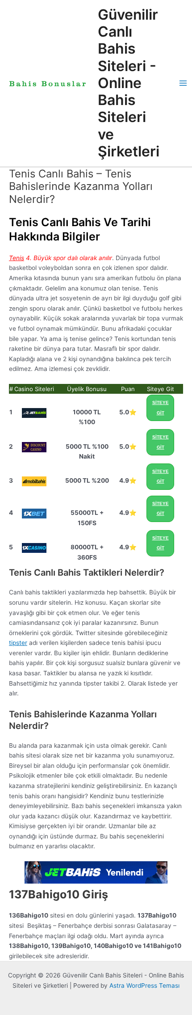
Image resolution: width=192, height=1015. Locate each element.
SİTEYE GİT (160, 407)
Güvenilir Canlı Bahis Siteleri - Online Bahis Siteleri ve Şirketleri (128, 83)
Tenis (16, 257)
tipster (18, 642)
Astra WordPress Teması (144, 985)
